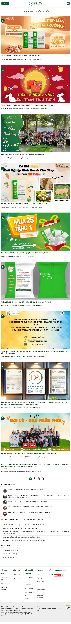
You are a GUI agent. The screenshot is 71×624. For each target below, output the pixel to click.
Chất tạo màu (28, 592)
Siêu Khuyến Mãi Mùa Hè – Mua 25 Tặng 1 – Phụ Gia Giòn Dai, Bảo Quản (26, 253)
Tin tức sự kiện (7, 557)
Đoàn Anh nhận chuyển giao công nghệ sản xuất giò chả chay (22, 537)
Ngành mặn (16, 574)
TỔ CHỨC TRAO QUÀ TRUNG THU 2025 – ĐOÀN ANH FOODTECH (30, 507)
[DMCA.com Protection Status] (68, 605)
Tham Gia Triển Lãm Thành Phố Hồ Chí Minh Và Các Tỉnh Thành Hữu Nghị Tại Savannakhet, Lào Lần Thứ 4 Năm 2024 (34, 352)
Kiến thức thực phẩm (9, 554)
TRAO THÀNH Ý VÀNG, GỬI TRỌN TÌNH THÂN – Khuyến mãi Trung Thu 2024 (27, 105)
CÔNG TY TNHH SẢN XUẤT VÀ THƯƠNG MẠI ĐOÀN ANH (23, 519)
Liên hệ (39, 574)
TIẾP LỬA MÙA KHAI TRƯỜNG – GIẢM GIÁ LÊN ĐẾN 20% (21, 56)
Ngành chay (16, 578)
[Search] (68, 3)
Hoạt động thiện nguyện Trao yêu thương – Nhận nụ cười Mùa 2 (23, 154)
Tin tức (39, 585)
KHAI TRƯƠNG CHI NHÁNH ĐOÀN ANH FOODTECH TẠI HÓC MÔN (30, 512)
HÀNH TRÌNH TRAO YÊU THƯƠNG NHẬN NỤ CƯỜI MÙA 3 (27, 501)
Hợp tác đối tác (41, 581)
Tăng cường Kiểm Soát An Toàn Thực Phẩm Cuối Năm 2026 (22, 528)
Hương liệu (28, 584)
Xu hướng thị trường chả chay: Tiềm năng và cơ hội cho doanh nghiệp (24, 540)
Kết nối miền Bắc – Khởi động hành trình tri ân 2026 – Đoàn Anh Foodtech (26, 525)
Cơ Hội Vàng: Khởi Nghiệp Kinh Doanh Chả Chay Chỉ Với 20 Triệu (24, 203)
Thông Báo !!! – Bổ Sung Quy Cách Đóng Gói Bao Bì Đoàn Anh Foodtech (26, 302)
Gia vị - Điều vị (29, 588)
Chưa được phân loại (9, 550)
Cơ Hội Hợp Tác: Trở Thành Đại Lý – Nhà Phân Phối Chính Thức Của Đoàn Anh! (28, 453)
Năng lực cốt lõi (5, 583)
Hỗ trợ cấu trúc (29, 577)
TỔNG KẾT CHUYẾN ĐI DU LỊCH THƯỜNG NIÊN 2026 (25, 490)
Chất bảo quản (29, 581)
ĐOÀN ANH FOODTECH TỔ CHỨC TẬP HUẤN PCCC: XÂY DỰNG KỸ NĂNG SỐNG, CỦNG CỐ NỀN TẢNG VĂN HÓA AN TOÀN (38, 496)
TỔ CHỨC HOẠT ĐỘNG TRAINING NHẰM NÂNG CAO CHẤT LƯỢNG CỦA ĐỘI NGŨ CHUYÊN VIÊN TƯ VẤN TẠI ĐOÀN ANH (36, 533)
